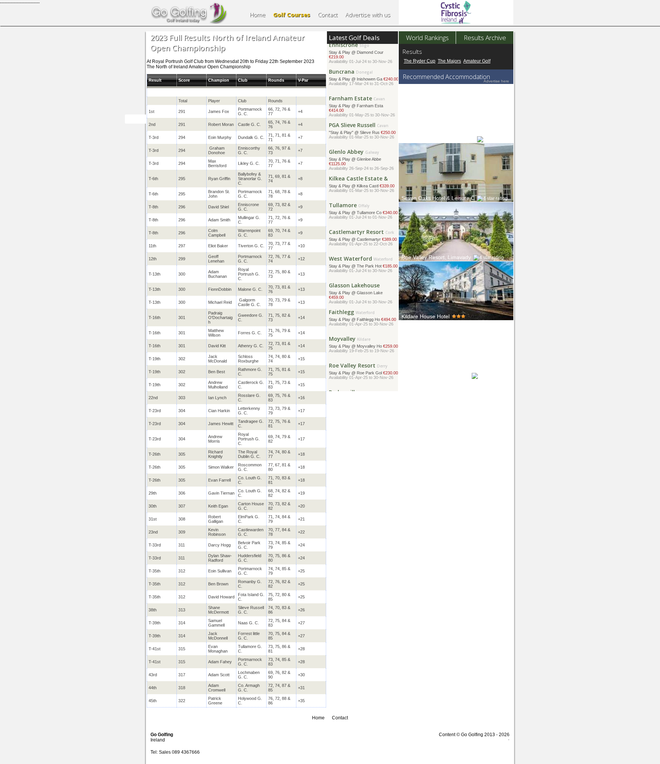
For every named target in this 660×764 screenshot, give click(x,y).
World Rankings (427, 37)
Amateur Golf (476, 61)
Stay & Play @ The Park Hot (363, 242)
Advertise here (496, 81)
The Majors (449, 61)
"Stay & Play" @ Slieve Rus (362, 108)
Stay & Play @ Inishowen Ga (363, 55)
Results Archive (485, 37)
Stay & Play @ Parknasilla (362, 375)
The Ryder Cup (419, 61)
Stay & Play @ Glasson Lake (360, 271)
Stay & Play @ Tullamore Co (363, 188)
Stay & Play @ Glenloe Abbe (361, 137)
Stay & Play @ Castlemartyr (363, 215)
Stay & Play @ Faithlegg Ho (362, 295)
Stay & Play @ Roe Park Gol (363, 349)
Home (257, 14)
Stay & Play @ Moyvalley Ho (363, 322)
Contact (328, 14)
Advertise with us (367, 14)
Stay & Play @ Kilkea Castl (362, 162)
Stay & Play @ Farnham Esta (362, 84)
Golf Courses (291, 14)
